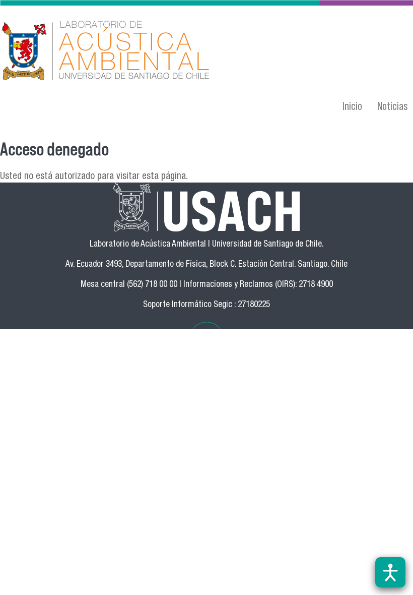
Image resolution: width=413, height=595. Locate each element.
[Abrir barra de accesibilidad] (390, 572)
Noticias (392, 105)
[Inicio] (144, 52)
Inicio (352, 105)
